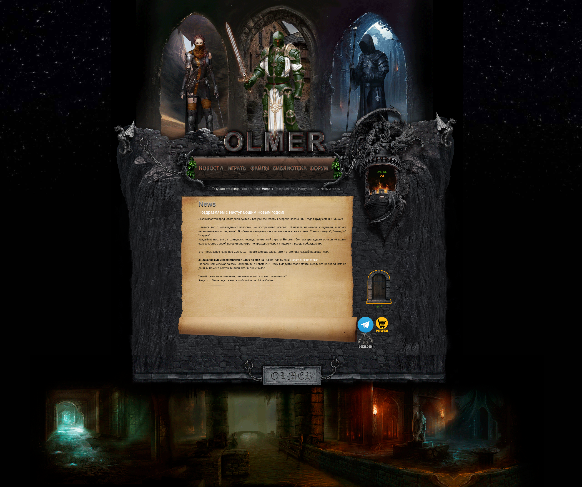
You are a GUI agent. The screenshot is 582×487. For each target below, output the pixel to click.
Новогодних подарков (304, 260)
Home (266, 188)
